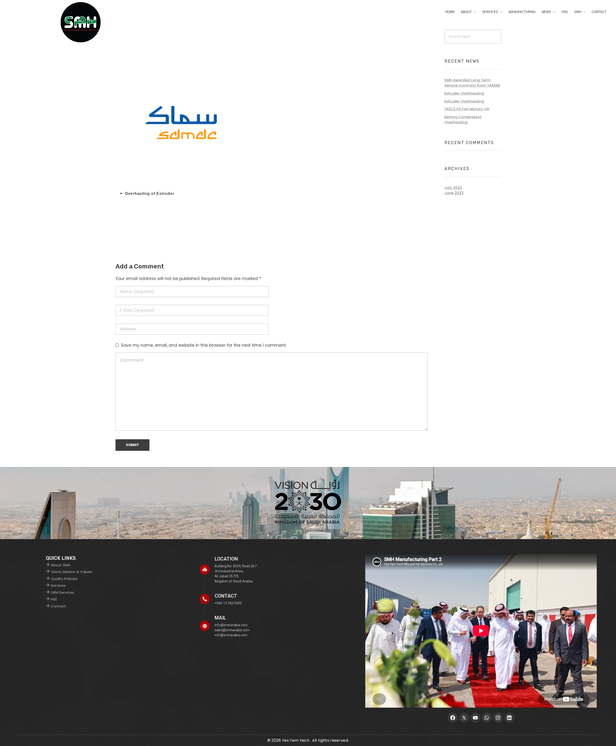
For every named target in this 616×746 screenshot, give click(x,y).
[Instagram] (498, 718)
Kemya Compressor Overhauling (463, 119)
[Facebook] (453, 718)
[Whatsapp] (487, 718)
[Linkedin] (509, 718)
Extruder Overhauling (464, 93)
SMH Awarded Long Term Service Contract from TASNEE (472, 82)
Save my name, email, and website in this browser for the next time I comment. (204, 345)
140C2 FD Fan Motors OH (466, 108)
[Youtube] (475, 718)
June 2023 (453, 192)
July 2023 (453, 187)
